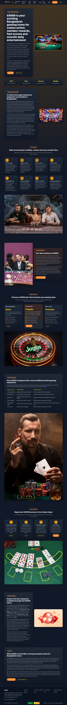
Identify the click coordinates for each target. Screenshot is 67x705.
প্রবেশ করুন (36, 703)
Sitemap (55, 692)
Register (55, 2)
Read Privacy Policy (41, 277)
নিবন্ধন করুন (30, 703)
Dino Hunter (44, 2)
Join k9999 (10, 72)
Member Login (19, 72)
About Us (26, 690)
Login (60, 2)
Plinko (49, 2)
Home (13, 2)
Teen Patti (30, 2)
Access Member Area (22, 679)
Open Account (41, 535)
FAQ (45, 692)
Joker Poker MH (17, 2)
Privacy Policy (47, 690)
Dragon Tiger (34, 2)
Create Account (11, 679)
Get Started (29, 325)
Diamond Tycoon (23, 2)
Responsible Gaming (58, 690)
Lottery (40, 2)
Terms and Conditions (38, 690)
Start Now (56, 535)
